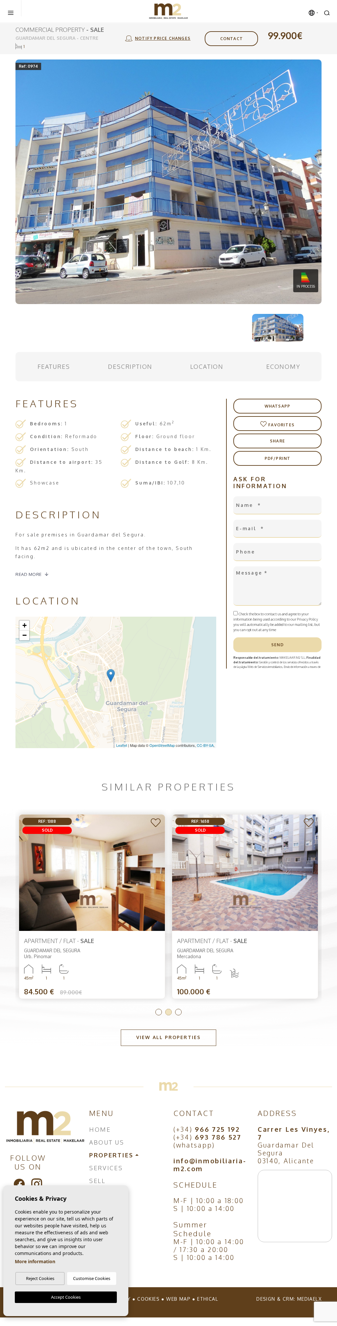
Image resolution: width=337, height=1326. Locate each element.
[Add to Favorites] (156, 823)
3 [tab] (178, 1012)
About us (106, 1142)
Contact (231, 38)
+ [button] (24, 625)
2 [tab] (168, 1012)
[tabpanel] (245, 906)
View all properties (168, 1037)
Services (106, 1168)
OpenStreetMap (162, 745)
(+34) (206, 1129)
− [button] (24, 635)
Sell (97, 1180)
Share (277, 440)
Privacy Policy (307, 619)
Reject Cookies (40, 1278)
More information (35, 1261)
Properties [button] (111, 1155)
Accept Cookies (66, 1297)
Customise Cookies (91, 1278)
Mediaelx (309, 1299)
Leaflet (121, 745)
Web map (178, 1299)
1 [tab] (158, 1012)
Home (100, 1129)
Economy (283, 366)
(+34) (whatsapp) (207, 1141)
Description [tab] (130, 366)
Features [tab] (54, 366)
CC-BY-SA (205, 745)
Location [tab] (206, 366)
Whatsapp (278, 406)
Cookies (148, 1299)
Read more (28, 574)
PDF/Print (278, 458)
